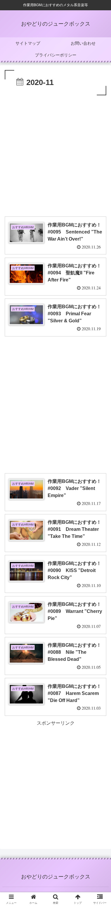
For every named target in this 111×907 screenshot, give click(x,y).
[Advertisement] (55, 155)
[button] (99, 636)
